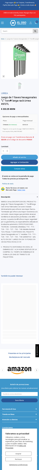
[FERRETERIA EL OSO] (19, 370)
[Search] (35, 31)
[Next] (36, 370)
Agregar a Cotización (20, 162)
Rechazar (18, 459)
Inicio (2, 39)
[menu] (2, 23)
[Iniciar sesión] (30, 23)
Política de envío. (8, 184)
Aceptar (18, 454)
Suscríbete (19, 400)
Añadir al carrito (19, 157)
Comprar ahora (19, 169)
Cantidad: (4, 146)
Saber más (21, 190)
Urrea (4, 93)
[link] (19, 335)
